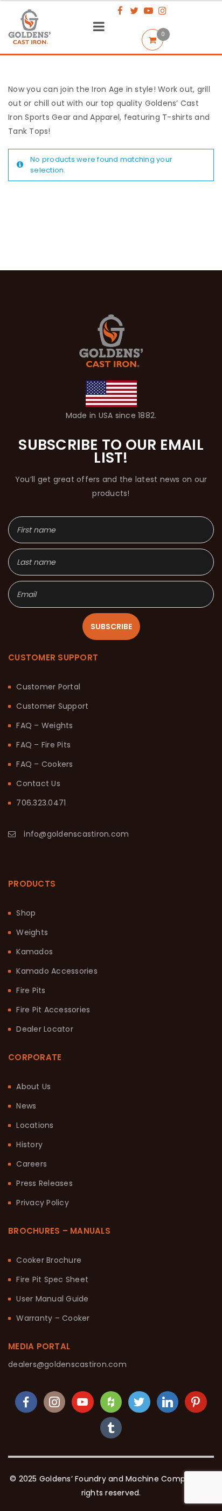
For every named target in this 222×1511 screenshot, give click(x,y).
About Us (33, 1022)
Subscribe (111, 562)
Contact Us (38, 719)
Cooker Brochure (48, 1195)
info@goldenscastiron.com (76, 769)
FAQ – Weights (44, 661)
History (29, 1080)
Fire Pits (30, 925)
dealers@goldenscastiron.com (67, 1299)
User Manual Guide (52, 1234)
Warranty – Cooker (52, 1253)
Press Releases (44, 1118)
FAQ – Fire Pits (43, 680)
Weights (32, 867)
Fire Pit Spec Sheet (52, 1215)
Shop (26, 848)
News (26, 1041)
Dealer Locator (44, 964)
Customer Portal (48, 622)
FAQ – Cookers (44, 699)
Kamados (34, 887)
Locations (34, 1060)
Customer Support (52, 641)
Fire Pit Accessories (53, 945)
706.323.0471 (41, 738)
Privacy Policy (42, 1138)
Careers (31, 1099)
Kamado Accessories (57, 906)
